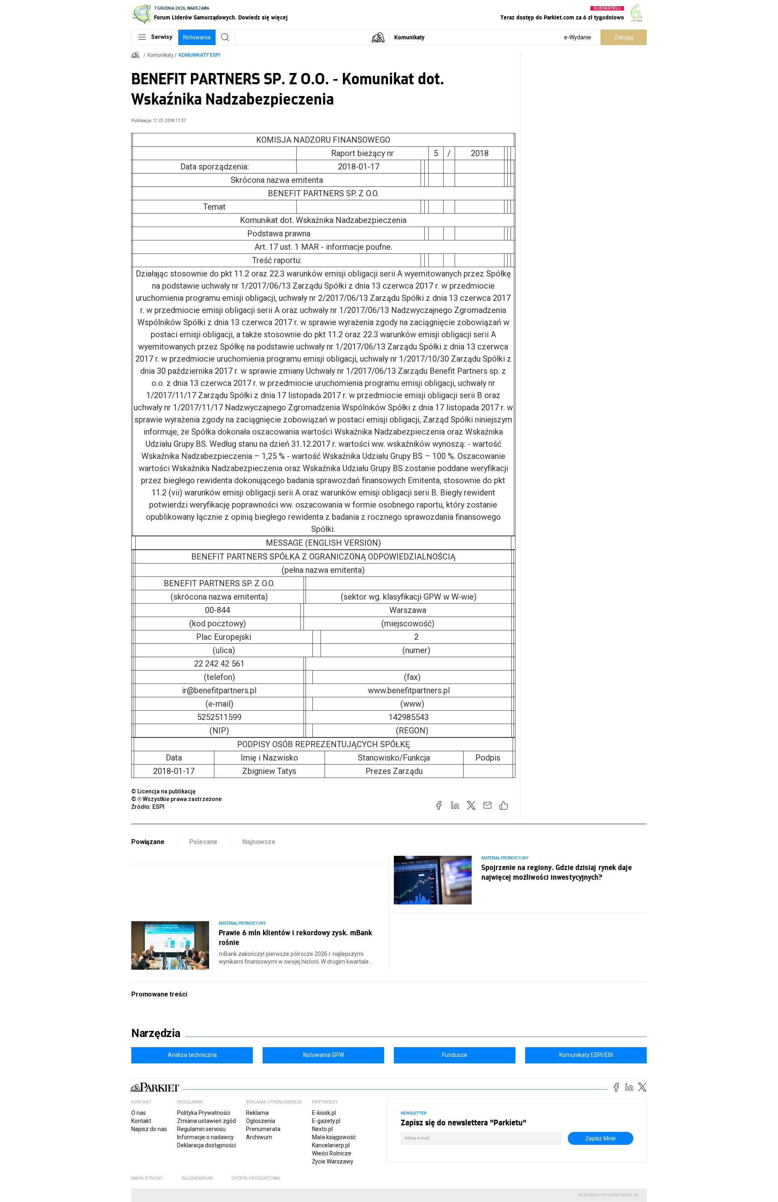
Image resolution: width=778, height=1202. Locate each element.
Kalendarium (197, 1178)
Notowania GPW (323, 1055)
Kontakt (141, 1121)
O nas (138, 1113)
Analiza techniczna (192, 1055)
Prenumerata (263, 1129)
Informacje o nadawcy (205, 1137)
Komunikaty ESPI (199, 55)
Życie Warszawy (332, 1161)
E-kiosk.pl (324, 1113)
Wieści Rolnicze (331, 1153)
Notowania (197, 37)
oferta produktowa (255, 1178)
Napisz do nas (149, 1129)
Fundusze (454, 1055)
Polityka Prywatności (203, 1113)
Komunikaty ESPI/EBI (586, 1055)
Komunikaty (409, 37)
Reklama (257, 1113)
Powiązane (148, 842)
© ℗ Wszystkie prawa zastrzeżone (176, 799)
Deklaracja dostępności (206, 1145)
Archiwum (259, 1137)
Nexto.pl (322, 1129)
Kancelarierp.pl (331, 1145)
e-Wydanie (577, 37)
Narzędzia (155, 1033)
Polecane (203, 842)
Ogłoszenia (260, 1121)
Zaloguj (623, 37)
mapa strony (147, 1178)
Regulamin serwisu (201, 1129)
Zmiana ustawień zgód (206, 1121)
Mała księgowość (334, 1137)
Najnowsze (259, 842)
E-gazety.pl (326, 1121)
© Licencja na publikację (163, 791)
